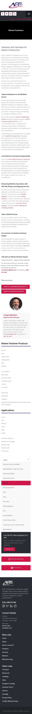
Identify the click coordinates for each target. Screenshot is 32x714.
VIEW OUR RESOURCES (17, 559)
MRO (4, 492)
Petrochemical (8, 506)
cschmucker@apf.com (8, 270)
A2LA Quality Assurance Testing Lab (19, 159)
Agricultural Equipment (11, 464)
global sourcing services (13, 136)
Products (5, 649)
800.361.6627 (6, 626)
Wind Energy (7, 529)
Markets (5, 656)
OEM (4, 497)
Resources (5, 673)
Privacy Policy (7, 698)
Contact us (9, 549)
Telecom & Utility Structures (13, 525)
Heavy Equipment (9, 473)
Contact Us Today (15, 19)
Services (5, 652)
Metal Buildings (8, 487)
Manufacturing (7, 659)
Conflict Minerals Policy (10, 701)
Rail (4, 511)
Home (4, 638)
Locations (5, 669)
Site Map (5, 694)
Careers (5, 691)
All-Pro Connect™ (8, 645)
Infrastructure (8, 478)
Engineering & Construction (13, 469)
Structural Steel (9, 520)
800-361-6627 (27, 19)
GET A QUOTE (17, 567)
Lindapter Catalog (8, 684)
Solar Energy (7, 515)
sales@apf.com (7, 628)
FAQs (4, 680)
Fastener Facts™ (8, 687)
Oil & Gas (6, 501)
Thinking (5, 677)
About (4, 642)
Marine (5, 483)
